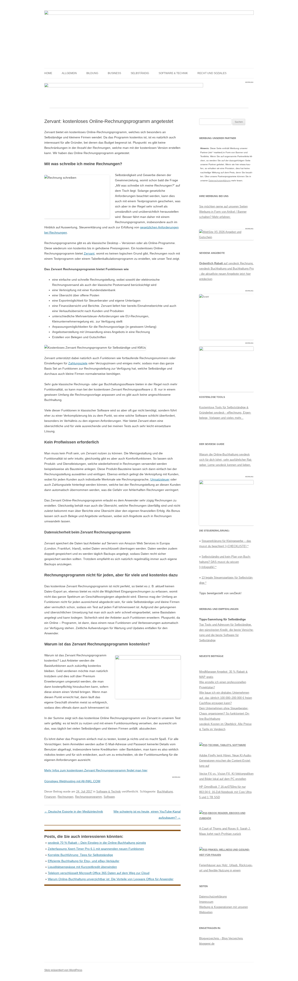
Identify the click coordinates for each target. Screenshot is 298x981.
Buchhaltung (165, 791)
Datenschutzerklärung (220, 180)
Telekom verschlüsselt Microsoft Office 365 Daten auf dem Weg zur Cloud (98, 873)
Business (114, 73)
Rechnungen (65, 796)
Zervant (89, 253)
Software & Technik (173, 73)
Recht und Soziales (211, 73)
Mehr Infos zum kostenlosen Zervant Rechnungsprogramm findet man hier (95, 770)
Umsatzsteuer (160, 479)
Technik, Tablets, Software (227, 745)
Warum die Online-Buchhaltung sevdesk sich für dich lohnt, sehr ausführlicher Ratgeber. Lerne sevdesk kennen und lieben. (225, 460)
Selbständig (140, 73)
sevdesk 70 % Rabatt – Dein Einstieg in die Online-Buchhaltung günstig (97, 842)
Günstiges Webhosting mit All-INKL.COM (72, 781)
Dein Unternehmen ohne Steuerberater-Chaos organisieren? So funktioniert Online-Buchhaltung (224, 713)
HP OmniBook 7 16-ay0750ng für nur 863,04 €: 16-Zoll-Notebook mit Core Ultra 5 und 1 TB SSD (225, 792)
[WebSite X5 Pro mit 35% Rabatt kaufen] (226, 237)
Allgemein (69, 73)
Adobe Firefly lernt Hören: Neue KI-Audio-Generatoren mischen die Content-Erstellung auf (225, 760)
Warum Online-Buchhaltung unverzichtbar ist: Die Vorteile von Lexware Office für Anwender (110, 879)
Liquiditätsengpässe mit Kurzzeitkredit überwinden (82, 867)
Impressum (206, 901)
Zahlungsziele (77, 363)
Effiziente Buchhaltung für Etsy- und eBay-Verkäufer (83, 861)
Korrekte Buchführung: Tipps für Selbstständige (80, 855)
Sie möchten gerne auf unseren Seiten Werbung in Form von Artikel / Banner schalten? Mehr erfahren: (223, 212)
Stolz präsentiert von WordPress (63, 970)
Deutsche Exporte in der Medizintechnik (73, 811)
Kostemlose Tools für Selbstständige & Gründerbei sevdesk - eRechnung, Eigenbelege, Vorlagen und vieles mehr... (225, 412)
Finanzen (50, 796)
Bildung (92, 73)
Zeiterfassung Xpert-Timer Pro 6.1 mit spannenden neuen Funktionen (96, 848)
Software (109, 796)
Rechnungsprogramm (88, 796)
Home (48, 73)
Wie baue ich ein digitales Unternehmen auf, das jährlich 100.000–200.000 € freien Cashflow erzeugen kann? (225, 698)
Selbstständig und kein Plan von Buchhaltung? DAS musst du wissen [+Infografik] (225, 562)
